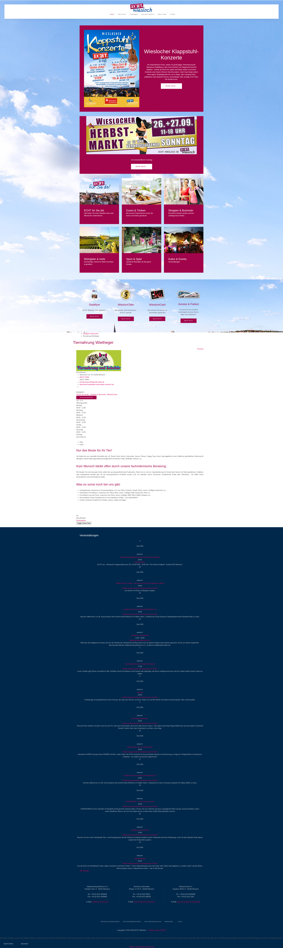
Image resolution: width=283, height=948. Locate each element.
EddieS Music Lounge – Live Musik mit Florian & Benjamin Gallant (140, 583)
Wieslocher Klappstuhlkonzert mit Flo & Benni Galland (139, 557)
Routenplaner (81, 520)
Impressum (169, 921)
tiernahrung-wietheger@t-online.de (92, 382)
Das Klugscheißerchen (140, 718)
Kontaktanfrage (86, 397)
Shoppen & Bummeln (90, 334)
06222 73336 (84, 377)
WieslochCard (112, 394)
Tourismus (133, 14)
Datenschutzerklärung (110, 921)
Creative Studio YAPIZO (157, 930)
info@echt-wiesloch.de (100, 902)
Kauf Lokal (162, 14)
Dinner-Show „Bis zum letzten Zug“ (140, 747)
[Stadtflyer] (94, 303)
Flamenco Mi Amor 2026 (140, 830)
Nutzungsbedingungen (132, 921)
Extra (172, 14)
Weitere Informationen (137, 947)
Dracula (140, 692)
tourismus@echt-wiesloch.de (144, 902)
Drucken (200, 349)
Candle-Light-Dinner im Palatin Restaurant (140, 664)
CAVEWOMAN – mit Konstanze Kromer (139, 802)
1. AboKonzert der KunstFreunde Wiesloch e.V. (140, 609)
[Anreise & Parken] (188, 306)
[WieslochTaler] (126, 305)
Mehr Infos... (171, 86)
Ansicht (140, 554)
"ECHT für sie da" (82, 394)
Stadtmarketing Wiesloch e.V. (139, 640)
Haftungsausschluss (152, 921)
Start (111, 14)
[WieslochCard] (157, 305)
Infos (81, 442)
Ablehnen (24, 943)
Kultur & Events (147, 14)
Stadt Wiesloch (139, 562)
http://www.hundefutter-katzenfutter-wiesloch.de (97, 384)
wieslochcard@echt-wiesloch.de (188, 902)
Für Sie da (122, 14)
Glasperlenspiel (139, 859)
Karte (81, 444)
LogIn (179, 921)
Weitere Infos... (99, 191)
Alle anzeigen (84, 871)
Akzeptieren (8, 943)
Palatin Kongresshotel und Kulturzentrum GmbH (139, 588)
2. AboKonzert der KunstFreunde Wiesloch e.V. (140, 775)
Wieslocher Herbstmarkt (140, 635)
